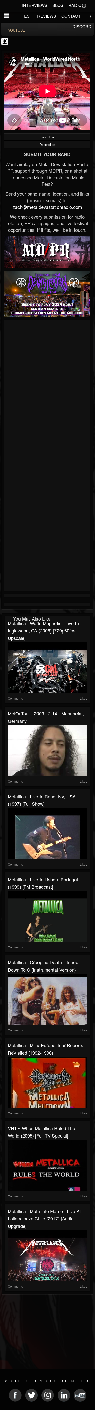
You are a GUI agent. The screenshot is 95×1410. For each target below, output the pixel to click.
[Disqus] (47, 389)
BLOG (57, 5)
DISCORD (81, 27)
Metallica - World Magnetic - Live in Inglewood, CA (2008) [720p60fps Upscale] (43, 630)
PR (88, 16)
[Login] (83, 5)
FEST (27, 16)
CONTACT (71, 16)
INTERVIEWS (34, 5)
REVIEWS (46, 16)
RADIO (74, 5)
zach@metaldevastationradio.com (47, 207)
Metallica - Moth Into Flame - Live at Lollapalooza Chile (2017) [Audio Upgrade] (44, 1218)
